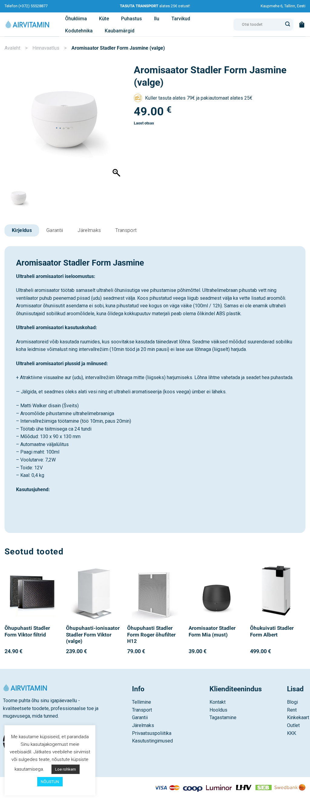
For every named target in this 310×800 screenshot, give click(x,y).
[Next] (305, 617)
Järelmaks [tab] (89, 230)
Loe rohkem (65, 769)
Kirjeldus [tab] (22, 230)
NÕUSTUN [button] (50, 781)
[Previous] (4, 617)
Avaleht (12, 48)
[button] (301, 24)
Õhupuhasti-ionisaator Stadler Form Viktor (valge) (93, 634)
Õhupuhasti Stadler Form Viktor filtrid (27, 631)
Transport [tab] (126, 230)
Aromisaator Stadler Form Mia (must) (212, 631)
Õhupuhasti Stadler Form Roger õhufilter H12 (151, 634)
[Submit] (287, 24)
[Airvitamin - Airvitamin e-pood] (27, 24)
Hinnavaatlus (45, 48)
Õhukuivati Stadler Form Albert (272, 631)
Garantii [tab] (54, 230)
